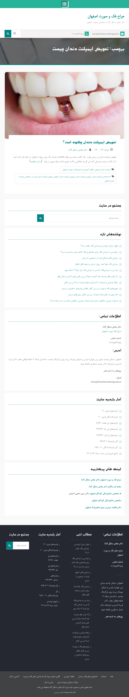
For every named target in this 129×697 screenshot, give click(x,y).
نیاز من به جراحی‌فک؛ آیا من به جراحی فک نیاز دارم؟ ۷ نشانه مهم (91, 270)
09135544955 (77, 34)
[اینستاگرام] (14, 33)
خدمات (103, 677)
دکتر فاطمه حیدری (113, 507)
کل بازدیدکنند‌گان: (110, 447)
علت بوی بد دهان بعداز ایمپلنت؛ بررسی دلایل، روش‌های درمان (93, 294)
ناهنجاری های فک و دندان (87, 677)
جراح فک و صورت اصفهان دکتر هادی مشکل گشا (101, 480)
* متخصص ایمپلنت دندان (101, 177)
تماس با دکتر (48, 682)
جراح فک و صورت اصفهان (106, 16)
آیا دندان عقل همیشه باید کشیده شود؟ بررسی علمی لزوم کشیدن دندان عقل (87, 276)
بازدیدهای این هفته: (109, 423)
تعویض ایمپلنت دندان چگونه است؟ (89, 143)
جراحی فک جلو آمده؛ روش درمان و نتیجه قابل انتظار (96, 264)
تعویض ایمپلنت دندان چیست (42, 177)
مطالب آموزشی (69, 677)
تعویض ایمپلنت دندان (83, 177)
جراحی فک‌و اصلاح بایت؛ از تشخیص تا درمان (100, 258)
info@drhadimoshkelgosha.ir (105, 34)
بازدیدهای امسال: (110, 435)
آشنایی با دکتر (14, 677)
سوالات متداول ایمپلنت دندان (67, 682)
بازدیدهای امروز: (111, 411)
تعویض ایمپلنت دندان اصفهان (64, 177)
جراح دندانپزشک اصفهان (95, 507)
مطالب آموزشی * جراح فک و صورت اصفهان (78, 170)
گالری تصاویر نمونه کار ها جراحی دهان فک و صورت (41, 677)
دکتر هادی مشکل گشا (78, 150)
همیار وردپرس (59, 692)
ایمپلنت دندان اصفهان (102, 170)
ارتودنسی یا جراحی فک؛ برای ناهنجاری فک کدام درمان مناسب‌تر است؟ (89, 252)
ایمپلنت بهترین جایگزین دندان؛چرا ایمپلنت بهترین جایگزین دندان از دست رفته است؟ (84, 301)
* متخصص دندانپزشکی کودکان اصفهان (105, 493)
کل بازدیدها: (112, 441)
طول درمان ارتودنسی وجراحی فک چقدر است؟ (99, 246)
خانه (111, 677)
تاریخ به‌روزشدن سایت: (108, 453)
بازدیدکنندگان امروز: (109, 417)
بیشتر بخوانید (36, 161)
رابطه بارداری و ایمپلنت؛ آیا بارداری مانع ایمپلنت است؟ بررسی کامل (91, 282)
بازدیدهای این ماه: (110, 429)
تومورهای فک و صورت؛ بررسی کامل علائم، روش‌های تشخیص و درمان (89, 288)
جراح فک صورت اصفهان (111, 331)
